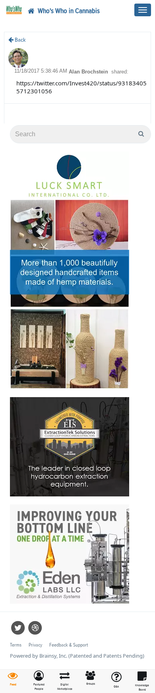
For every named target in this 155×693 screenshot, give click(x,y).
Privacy (35, 645)
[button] (39, 681)
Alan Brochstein (89, 72)
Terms (15, 645)
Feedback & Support (68, 645)
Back (20, 40)
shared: (119, 72)
